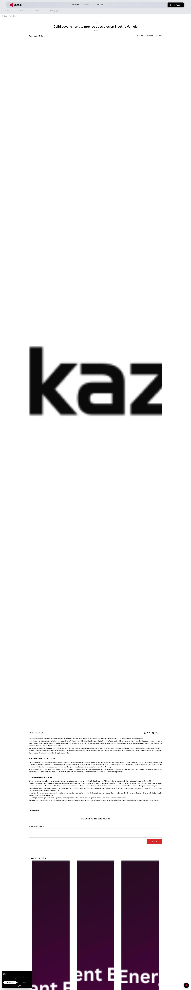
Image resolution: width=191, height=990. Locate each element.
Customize (24, 982)
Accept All (10, 982)
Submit (155, 841)
